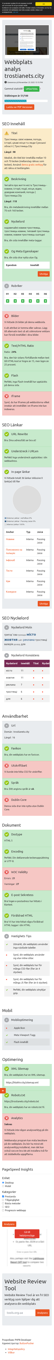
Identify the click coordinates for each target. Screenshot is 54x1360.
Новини (10, 539)
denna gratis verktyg (32, 164)
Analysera (9, 1224)
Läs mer (15, 12)
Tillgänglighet (12, 1200)
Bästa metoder (13, 1203)
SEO (7, 1207)
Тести (9, 570)
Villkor (11, 1352)
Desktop (9, 1182)
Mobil (8, 1186)
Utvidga (44, 274)
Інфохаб (10, 560)
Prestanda (10, 1196)
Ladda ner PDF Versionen (19, 107)
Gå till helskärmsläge (27, 1234)
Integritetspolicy (16, 1349)
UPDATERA (32, 89)
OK (44, 4)
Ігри (8, 581)
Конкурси (11, 591)
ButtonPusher (27, 1343)
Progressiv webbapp (15, 1210)
